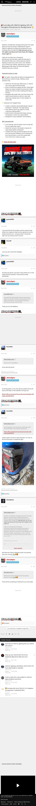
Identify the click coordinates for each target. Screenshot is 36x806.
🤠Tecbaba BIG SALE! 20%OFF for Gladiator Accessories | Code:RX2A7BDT (19, 689)
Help (11, 804)
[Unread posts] (30, 2)
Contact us (10, 802)
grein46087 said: (8, 294)
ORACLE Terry (8, 647)
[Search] (34, 2)
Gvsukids (9, 347)
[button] (2, 2)
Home (14, 804)
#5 (34, 288)
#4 (34, 268)
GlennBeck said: (8, 572)
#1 (34, 40)
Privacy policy (4, 804)
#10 (34, 566)
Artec (6, 658)
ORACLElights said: (9, 359)
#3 (34, 248)
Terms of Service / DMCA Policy (22, 802)
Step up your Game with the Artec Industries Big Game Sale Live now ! (16, 656)
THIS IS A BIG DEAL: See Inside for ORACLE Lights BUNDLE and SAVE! (18, 678)
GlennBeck (10, 500)
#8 (34, 418)
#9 (34, 506)
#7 (34, 384)
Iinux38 (8, 241)
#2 (34, 226)
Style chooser (4, 799)
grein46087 (10, 219)
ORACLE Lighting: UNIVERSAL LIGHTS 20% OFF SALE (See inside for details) (19, 667)
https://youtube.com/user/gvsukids (9, 372)
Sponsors (3, 802)
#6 (34, 353)
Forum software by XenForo (14, 795)
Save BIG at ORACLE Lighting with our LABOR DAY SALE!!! (19, 645)
